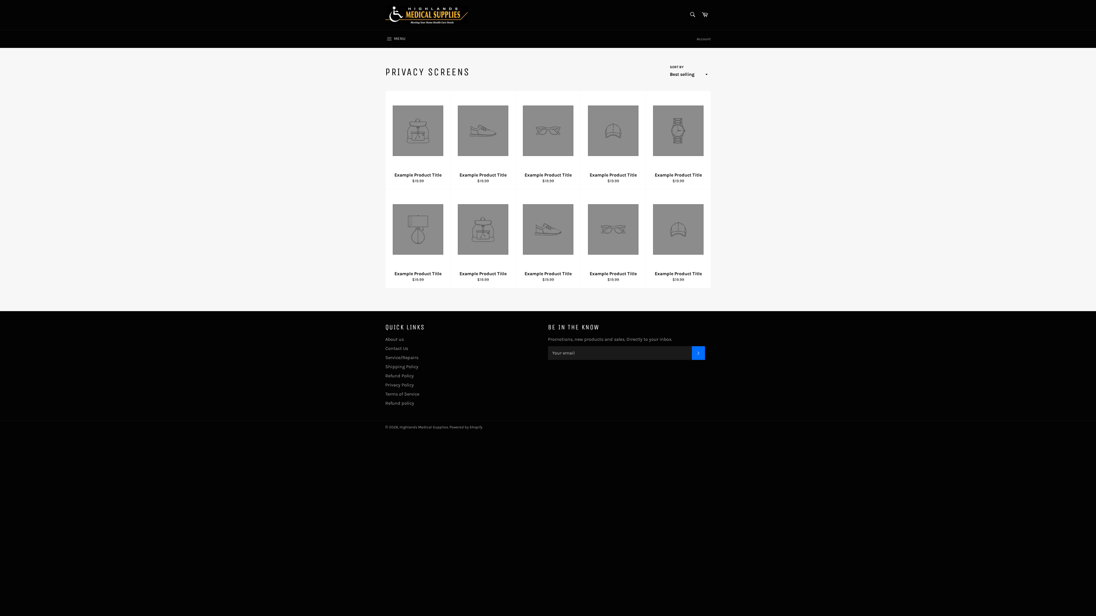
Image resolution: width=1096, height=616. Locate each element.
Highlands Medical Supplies (424, 427)
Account (704, 39)
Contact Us (396, 348)
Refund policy (399, 403)
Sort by (677, 67)
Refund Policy (399, 375)
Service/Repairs (401, 357)
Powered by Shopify (466, 427)
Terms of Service (402, 394)
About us (394, 339)
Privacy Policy (399, 385)
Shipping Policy (401, 366)
